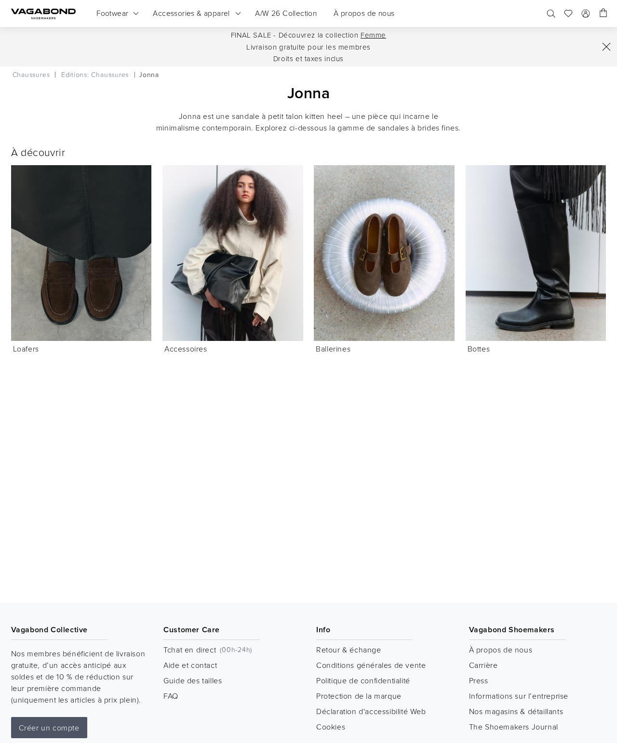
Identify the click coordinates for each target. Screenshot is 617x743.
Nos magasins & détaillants (516, 711)
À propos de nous (501, 649)
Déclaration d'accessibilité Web (371, 711)
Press (478, 680)
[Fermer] (606, 46)
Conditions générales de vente (371, 665)
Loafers (26, 348)
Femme (373, 35)
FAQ (170, 696)
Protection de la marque (359, 696)
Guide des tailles (192, 680)
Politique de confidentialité (363, 680)
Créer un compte (49, 727)
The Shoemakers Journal (513, 726)
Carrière (483, 665)
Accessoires (185, 348)
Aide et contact (190, 665)
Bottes (479, 348)
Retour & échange (348, 649)
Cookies (330, 726)
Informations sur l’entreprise (518, 696)
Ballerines (333, 348)
